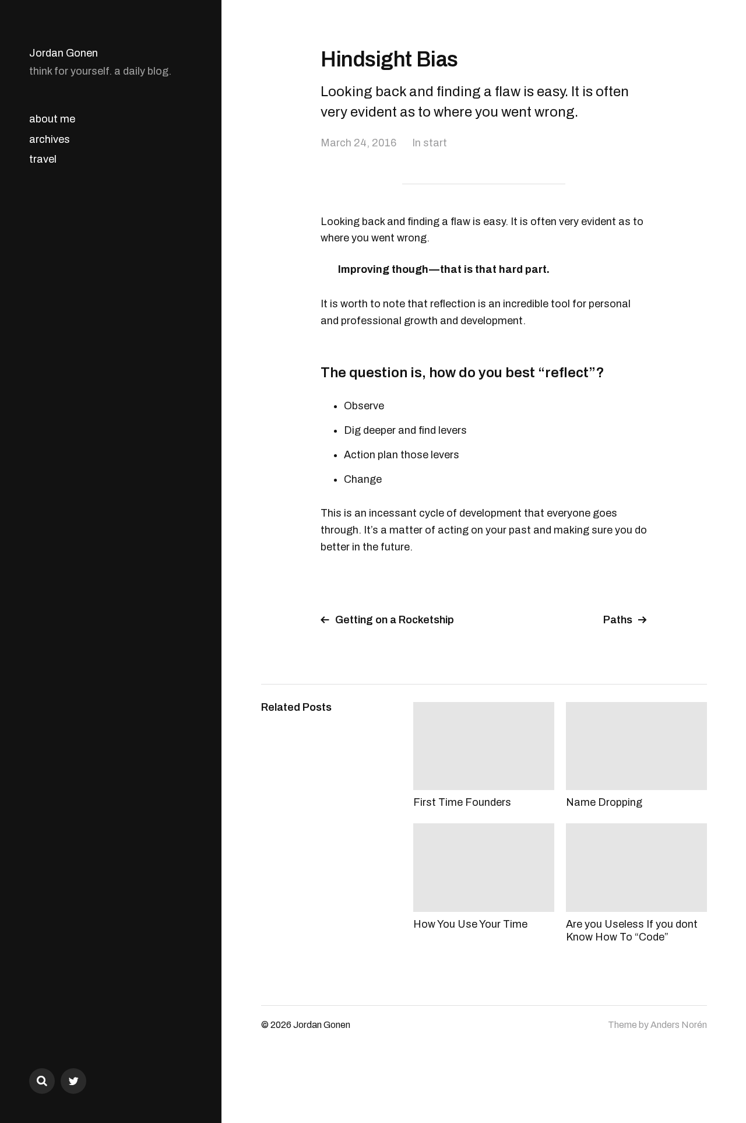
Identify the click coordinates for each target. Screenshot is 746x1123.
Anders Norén (678, 1025)
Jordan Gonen (63, 53)
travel (43, 159)
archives (49, 139)
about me (52, 119)
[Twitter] (73, 1081)
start (435, 143)
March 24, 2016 (358, 143)
